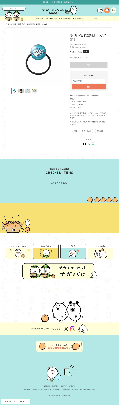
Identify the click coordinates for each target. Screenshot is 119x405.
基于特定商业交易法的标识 (42, 389)
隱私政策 (27, 389)
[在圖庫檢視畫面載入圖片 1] (14, 91)
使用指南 (47, 386)
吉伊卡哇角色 (86, 131)
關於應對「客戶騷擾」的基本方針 (83, 389)
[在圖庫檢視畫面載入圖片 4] (34, 91)
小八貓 (74, 131)
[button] (39, 18)
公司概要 (56, 389)
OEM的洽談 (66, 389)
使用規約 (72, 386)
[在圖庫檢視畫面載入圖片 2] (21, 91)
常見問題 (55, 386)
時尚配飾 (100, 131)
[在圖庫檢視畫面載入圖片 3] (28, 91)
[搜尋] (115, 18)
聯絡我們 (64, 386)
